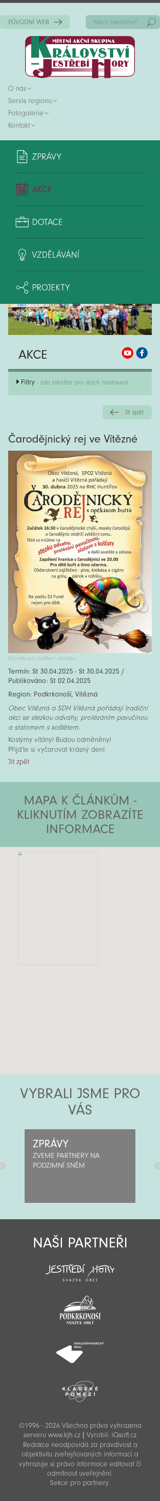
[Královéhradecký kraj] (80, 1348)
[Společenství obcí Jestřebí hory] (80, 1267)
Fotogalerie (25, 113)
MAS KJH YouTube (127, 353)
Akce (42, 189)
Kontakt (19, 125)
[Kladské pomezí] (80, 1388)
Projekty (51, 287)
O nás (17, 88)
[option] (80, 1166)
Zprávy (46, 156)
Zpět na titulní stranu (80, 57)
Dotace (47, 222)
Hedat (151, 22)
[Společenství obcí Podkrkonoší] (80, 1307)
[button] (102, 896)
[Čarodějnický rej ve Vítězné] (80, 651)
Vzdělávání (55, 254)
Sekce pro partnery (79, 1483)
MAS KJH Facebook (142, 353)
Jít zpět (134, 412)
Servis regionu (30, 101)
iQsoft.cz (124, 1435)
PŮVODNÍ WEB (28, 22)
